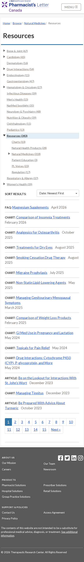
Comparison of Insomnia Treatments (43, 217)
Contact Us (8, 512)
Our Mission (9, 462)
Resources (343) (17, 135)
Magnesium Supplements (30, 207)
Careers (6, 469)
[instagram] (80, 459)
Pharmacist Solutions (14, 485)
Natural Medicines (35, 23)
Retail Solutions (52, 491)
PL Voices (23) (20, 166)
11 (9, 430)
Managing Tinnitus (30, 393)
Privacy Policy (10, 518)
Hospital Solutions (12, 491)
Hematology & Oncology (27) (24, 87)
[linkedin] (73, 459)
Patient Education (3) (25, 160)
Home (6, 23)
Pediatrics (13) (15, 129)
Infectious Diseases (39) (22, 93)
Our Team (49, 463)
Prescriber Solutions (55, 485)
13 (27, 430)
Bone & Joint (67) (17, 51)
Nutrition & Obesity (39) (21, 117)
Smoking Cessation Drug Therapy (40, 257)
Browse (17, 23)
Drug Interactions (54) (20, 69)
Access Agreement (54, 512)
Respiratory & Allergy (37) (22, 178)
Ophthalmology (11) (19, 123)
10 (71, 422)
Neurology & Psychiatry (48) (24, 111)
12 (18, 430)
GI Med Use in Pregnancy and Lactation (44, 333)
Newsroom (50, 469)
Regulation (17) (21, 172)
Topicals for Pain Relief (33, 348)
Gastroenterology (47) (20, 81)
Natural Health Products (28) (29, 148)
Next (56, 430)
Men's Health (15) (17, 99)
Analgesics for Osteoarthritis (37, 232)
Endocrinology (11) (18, 75)
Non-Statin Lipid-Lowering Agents (41, 283)
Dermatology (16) (17, 63)
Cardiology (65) (16, 57)
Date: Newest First (51, 193)
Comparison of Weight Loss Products (43, 318)
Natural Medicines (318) (26, 154)
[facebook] (60, 459)
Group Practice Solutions (16, 496)
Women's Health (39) (19, 184)
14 (36, 430)
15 (44, 430)
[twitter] (67, 459)
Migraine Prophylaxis (31, 273)
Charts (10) (18, 141)
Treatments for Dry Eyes (34, 247)
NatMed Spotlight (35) (20, 105)
